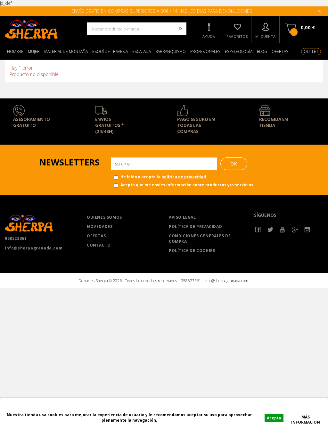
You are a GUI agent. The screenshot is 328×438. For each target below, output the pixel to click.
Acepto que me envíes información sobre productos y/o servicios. (187, 185)
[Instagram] (307, 230)
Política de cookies (192, 250)
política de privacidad (183, 177)
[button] (208, 29)
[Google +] (295, 230)
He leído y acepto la (163, 177)
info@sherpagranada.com (33, 248)
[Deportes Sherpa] (41, 29)
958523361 (16, 238)
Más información (305, 417)
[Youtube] (283, 230)
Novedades (99, 226)
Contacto (99, 245)
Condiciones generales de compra (200, 238)
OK (234, 164)
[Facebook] (258, 230)
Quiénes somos (104, 217)
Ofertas (96, 236)
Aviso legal (182, 217)
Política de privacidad (195, 226)
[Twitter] (270, 230)
